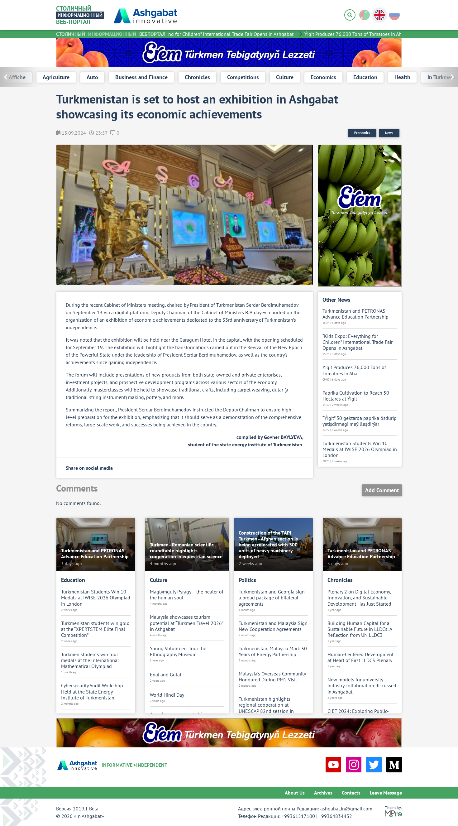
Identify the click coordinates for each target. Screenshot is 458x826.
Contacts (351, 793)
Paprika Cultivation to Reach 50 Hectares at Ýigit (355, 396)
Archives (323, 793)
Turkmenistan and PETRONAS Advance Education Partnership (355, 314)
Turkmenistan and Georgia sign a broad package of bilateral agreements (272, 598)
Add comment (382, 490)
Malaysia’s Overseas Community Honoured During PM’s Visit (272, 677)
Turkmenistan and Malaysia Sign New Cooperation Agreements (273, 626)
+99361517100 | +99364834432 (317, 816)
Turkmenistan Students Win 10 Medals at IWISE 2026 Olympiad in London (359, 449)
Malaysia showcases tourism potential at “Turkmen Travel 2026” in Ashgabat (186, 623)
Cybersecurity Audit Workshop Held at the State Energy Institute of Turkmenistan (92, 691)
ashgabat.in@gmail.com (346, 808)
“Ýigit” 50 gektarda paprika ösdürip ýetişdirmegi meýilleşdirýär (359, 421)
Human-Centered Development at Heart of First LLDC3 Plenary (360, 657)
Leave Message (386, 793)
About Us (295, 793)
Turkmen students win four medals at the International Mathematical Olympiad (90, 660)
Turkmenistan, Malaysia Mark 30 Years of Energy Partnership (273, 651)
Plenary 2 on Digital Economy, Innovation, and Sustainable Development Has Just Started (359, 598)
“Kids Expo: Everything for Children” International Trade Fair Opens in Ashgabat (201, 33)
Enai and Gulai (165, 675)
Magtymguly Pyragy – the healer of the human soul (186, 595)
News (389, 133)
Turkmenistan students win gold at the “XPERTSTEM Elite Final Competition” (95, 629)
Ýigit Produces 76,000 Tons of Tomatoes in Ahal (346, 33)
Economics (362, 133)
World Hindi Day (167, 695)
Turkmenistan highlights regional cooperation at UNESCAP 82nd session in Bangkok (266, 708)
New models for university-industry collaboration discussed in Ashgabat (361, 685)
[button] (438, 77)
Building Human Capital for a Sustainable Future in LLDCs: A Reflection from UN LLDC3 (359, 629)
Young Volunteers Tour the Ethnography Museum (178, 651)
